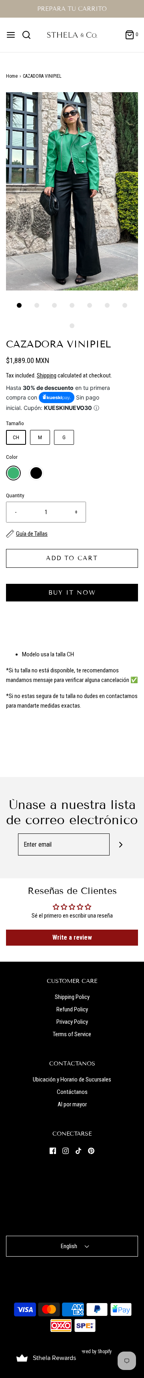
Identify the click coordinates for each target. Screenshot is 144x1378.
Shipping (46, 375)
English (69, 1246)
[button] (72, 191)
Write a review (72, 937)
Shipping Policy (72, 997)
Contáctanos (72, 1092)
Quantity (15, 495)
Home (12, 76)
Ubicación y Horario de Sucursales (72, 1079)
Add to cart (72, 558)
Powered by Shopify (93, 1351)
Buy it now (72, 592)
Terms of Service (72, 1034)
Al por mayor (72, 1104)
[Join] (121, 844)
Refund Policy (72, 1009)
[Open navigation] (11, 35)
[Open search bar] (29, 35)
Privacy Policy (72, 1021)
